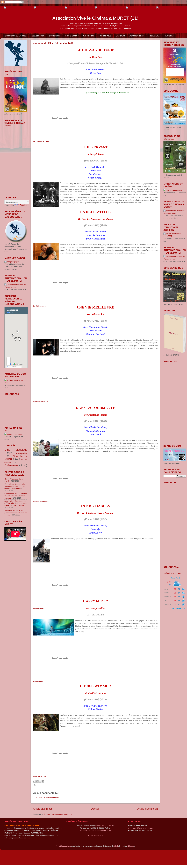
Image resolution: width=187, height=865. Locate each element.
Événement (11, 465)
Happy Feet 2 (38, 681)
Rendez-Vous (105, 36)
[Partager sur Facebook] (43, 781)
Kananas (169, 36)
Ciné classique (72, 36)
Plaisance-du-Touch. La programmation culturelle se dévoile (15, 513)
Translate (23, 205)
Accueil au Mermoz (95, 835)
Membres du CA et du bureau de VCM (95, 830)
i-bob (116, 846)
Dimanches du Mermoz (15, 36)
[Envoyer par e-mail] (34, 781)
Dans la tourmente (40, 502)
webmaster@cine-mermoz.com (140, 828)
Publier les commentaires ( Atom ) (58, 814)
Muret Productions (63, 846)
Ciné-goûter (88, 36)
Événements (54, 36)
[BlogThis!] (37, 781)
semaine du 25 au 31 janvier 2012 (53, 43)
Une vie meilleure (40, 401)
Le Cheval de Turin (41, 141)
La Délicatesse (39, 306)
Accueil (95, 808)
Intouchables (38, 608)
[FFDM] (8, 7)
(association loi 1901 (104, 825)
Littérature (120, 36)
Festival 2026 (154, 36)
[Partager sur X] (40, 781)
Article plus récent (43, 808)
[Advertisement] (17, 409)
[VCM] (40, 7)
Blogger (131, 846)
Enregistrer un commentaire (47, 797)
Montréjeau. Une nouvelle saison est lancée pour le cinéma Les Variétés (14, 486)
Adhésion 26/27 (137, 36)
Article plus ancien (147, 808)
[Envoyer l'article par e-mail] (34, 785)
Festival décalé (37, 36)
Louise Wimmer (39, 776)
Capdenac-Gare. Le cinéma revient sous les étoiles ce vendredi (15, 496)
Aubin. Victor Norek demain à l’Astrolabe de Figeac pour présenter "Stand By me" (15, 503)
